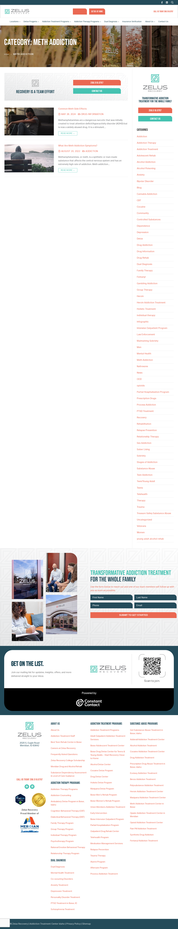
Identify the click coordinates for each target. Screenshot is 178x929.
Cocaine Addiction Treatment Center (147, 752)
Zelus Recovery (20, 924)
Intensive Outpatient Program (152, 328)
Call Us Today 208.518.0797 (163, 11)
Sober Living (143, 449)
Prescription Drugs (146, 398)
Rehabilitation (144, 424)
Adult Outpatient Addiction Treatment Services (107, 737)
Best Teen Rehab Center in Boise (66, 742)
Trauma (140, 507)
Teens (140, 488)
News (139, 373)
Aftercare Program (99, 868)
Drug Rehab (143, 258)
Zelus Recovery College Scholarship (68, 760)
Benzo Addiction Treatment (143, 779)
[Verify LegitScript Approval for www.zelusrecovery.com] (20, 804)
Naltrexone (142, 366)
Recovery (141, 417)
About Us (55, 730)
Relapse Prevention (147, 430)
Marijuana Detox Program (102, 789)
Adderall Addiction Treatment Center (147, 740)
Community (143, 213)
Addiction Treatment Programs (104, 730)
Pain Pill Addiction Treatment (143, 829)
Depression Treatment (61, 891)
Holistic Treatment (146, 309)
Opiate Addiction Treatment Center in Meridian (147, 815)
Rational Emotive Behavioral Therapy (68, 847)
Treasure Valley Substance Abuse (154, 513)
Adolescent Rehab (146, 156)
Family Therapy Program (62, 823)
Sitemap (86, 924)
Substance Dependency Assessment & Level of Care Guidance (68, 774)
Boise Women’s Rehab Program (105, 801)
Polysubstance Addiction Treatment (147, 785)
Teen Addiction (144, 475)
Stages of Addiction (147, 462)
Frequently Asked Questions (64, 754)
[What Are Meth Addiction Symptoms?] (29, 158)
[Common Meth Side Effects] (29, 121)
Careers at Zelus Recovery (63, 748)
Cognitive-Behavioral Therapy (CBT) (68, 811)
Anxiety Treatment (59, 885)
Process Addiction (146, 405)
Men (139, 347)
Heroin (140, 296)
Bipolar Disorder (145, 181)
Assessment (80, 11)
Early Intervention (98, 813)
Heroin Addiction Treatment (151, 303)
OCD (139, 379)
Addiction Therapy (146, 143)
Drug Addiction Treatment (142, 758)
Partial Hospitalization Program (153, 392)
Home (6, 54)
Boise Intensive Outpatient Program (107, 819)
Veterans (141, 526)
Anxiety (140, 175)
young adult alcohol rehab (150, 539)
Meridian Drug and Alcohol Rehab (66, 767)
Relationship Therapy (148, 437)
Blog (139, 188)
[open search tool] (172, 2)
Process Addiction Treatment (104, 874)
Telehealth (142, 494)
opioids (141, 386)
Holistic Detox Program (101, 783)
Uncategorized (144, 520)
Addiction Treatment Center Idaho (47, 924)
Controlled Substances (148, 219)
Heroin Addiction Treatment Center (146, 792)
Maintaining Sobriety (147, 341)
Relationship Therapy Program (65, 853)
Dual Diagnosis (144, 264)
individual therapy (146, 315)
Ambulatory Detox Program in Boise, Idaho (67, 803)
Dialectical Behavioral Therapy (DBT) (68, 817)
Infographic (143, 322)
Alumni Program (97, 862)
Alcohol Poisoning (146, 168)
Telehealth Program (99, 837)
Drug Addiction (145, 245)
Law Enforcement (146, 334)
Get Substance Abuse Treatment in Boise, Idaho (146, 731)
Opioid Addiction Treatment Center (146, 823)
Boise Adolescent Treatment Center (107, 746)
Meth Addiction (145, 360)
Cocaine (141, 207)
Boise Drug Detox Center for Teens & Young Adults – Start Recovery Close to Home (107, 755)
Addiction (91, 151)
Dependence (143, 226)
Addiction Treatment (147, 149)
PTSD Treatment (145, 411)
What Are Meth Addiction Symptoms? (77, 146)
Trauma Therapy (98, 856)
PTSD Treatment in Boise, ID (64, 903)
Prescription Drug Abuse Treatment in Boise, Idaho (147, 765)
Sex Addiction (144, 443)
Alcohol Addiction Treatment (143, 746)
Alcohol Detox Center (100, 764)
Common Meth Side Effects (72, 109)
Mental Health (144, 354)
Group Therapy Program (62, 829)
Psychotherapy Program (62, 841)
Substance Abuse (146, 468)
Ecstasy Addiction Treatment (143, 773)
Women (141, 532)
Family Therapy (145, 271)
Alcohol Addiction (146, 162)
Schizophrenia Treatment (63, 909)
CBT (139, 200)
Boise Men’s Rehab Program (103, 795)
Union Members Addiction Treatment (107, 807)
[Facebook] (162, 2)
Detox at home (97, 11)
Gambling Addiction (147, 283)
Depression (143, 232)
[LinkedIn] (167, 2)
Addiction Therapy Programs (64, 789)
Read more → (68, 133)
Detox (140, 239)
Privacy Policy (73, 924)
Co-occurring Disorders (62, 879)
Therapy (141, 501)
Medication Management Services (106, 843)
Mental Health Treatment (62, 873)
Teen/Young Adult (146, 481)
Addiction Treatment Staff (63, 736)
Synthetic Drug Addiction (142, 835)
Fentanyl (141, 277)
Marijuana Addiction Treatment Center (148, 798)
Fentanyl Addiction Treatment (144, 841)
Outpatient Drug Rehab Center (104, 831)
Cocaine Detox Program (101, 771)
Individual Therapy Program (63, 835)
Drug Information (92, 114)
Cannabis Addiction (147, 194)
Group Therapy (144, 290)
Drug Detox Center (99, 777)
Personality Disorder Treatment (65, 897)
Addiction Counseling (61, 795)
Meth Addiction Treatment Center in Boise (147, 805)
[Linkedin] (32, 786)
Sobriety (141, 456)
